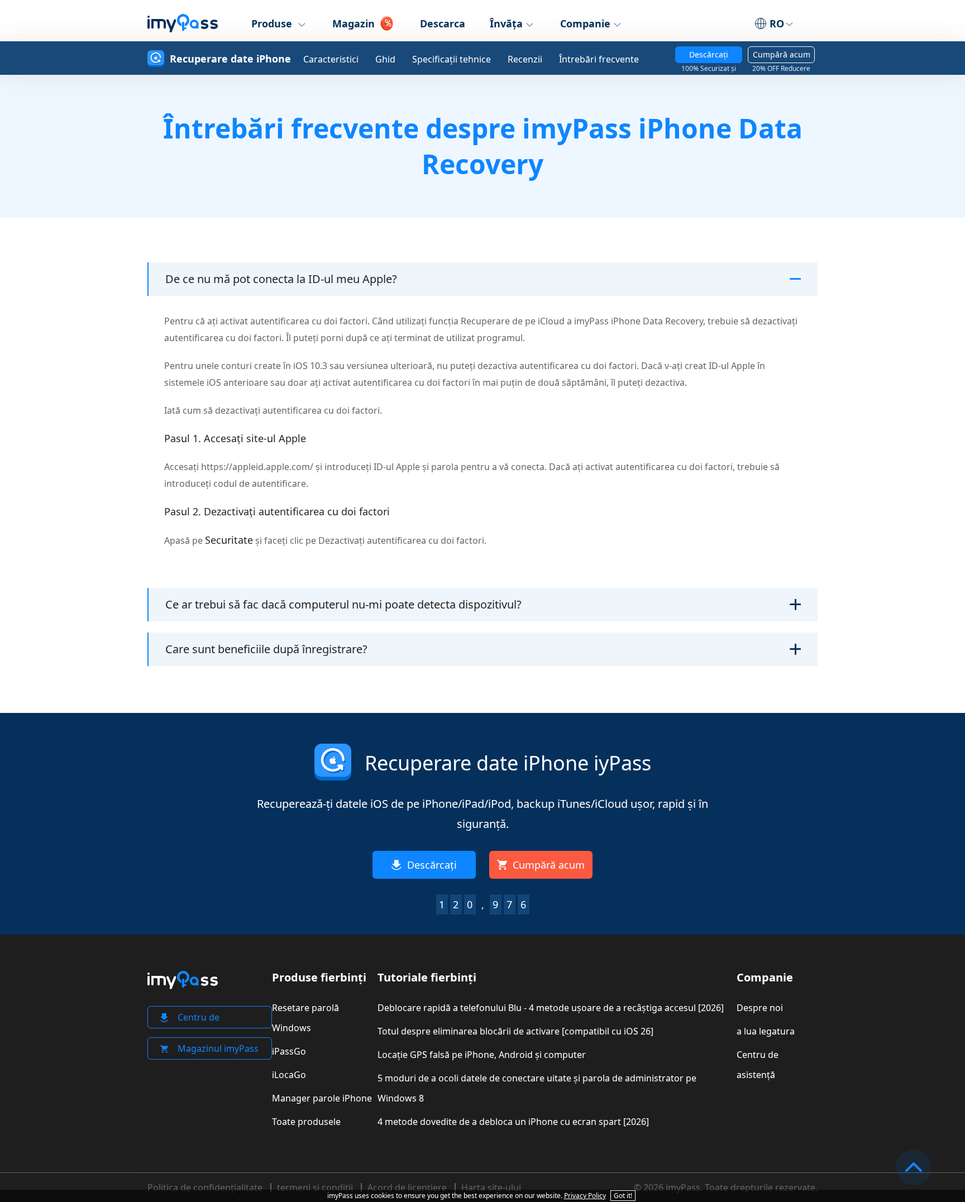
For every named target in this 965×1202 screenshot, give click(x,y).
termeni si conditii (315, 1187)
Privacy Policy (585, 1195)
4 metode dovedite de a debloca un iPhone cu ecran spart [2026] (513, 1121)
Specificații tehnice (451, 59)
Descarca (442, 23)
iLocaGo (289, 1075)
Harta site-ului (491, 1187)
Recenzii (525, 59)
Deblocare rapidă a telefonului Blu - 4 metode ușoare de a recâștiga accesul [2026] (551, 1008)
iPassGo (289, 1051)
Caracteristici (331, 59)
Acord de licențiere (407, 1187)
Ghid (385, 59)
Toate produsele (306, 1121)
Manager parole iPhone (322, 1098)
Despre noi (760, 1008)
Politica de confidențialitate (204, 1187)
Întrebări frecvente (599, 59)
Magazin (353, 23)
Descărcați (708, 56)
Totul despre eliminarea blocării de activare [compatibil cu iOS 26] (515, 1031)
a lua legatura (766, 1031)
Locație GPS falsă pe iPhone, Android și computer (482, 1054)
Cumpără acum (781, 56)
